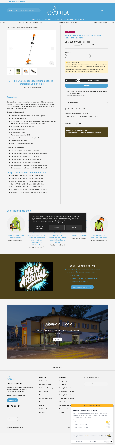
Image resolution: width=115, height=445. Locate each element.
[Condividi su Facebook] (76, 123)
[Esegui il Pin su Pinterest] (79, 123)
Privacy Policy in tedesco (67, 395)
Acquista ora (86, 85)
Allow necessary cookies (81, 421)
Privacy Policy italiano (66, 388)
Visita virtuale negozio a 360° (16, 395)
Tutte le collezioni (44, 381)
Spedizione (77, 44)
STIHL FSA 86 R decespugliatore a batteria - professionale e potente (27, 27)
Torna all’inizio (57, 367)
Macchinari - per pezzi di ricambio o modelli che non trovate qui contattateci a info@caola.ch (37, 240)
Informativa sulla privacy (55, 222)
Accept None (78, 441)
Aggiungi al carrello (93, 80)
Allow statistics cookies (81, 424)
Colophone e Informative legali (68, 409)
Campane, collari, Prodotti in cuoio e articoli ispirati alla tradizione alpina (57, 239)
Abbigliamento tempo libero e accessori (16, 237)
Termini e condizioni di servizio (69, 405)
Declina (74, 227)
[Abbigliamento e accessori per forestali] (99, 224)
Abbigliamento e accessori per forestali (99, 237)
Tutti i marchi (43, 409)
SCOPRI (57, 339)
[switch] (108, 422)
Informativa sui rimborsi (66, 402)
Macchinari (42, 395)
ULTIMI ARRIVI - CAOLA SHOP (82, 287)
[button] (107, 10)
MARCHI (57, 19)
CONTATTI (12, 400)
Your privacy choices (65, 381)
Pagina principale (11, 27)
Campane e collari (45, 384)
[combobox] (24, 10)
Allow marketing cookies (81, 427)
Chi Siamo (62, 384)
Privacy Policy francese (66, 391)
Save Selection (92, 441)
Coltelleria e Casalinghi (78, 235)
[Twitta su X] (73, 123)
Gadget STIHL (43, 412)
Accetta (56, 227)
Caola (12, 427)
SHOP (39, 19)
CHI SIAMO (78, 19)
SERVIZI (48, 19)
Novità (41, 402)
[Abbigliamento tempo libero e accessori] (16, 224)
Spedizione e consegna (66, 398)
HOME (33, 19)
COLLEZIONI (68, 19)
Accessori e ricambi (45, 398)
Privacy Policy (87, 417)
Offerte (41, 405)
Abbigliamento (43, 391)
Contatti (61, 412)
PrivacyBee (86, 435)
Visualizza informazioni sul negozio (76, 95)
